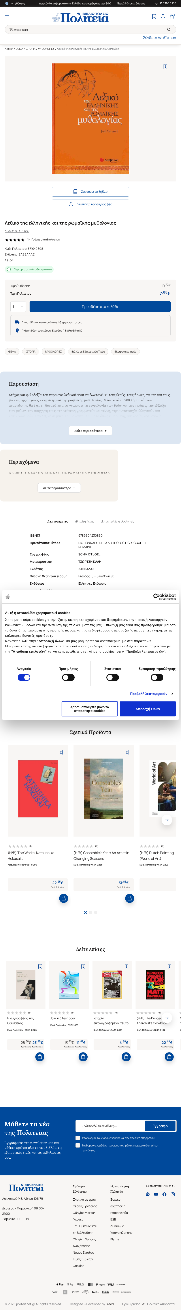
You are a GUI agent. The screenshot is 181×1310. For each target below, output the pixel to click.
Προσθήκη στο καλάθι (100, 306)
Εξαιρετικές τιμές (125, 351)
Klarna (114, 1239)
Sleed (110, 1304)
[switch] (68, 677)
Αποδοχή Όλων (148, 709)
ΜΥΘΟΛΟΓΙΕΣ (46, 49)
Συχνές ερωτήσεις (118, 1202)
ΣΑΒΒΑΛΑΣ (27, 254)
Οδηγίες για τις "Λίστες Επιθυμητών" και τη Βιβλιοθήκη (85, 1223)
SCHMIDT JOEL (17, 231)
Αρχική (9, 49)
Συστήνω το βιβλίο (94, 191)
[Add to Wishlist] (165, 66)
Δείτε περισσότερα (90, 430)
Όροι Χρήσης (131, 1304)
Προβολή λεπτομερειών (149, 694)
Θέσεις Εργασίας (85, 1206)
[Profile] (162, 17)
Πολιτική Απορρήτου (161, 1304)
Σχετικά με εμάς (84, 1199)
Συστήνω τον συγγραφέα (94, 204)
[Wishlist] (154, 17)
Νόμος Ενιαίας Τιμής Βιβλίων (83, 1255)
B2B (113, 1219)
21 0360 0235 (168, 3)
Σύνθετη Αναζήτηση (159, 37)
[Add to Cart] (63, 898)
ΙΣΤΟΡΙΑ (31, 49)
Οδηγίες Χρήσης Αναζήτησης (84, 1242)
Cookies (78, 1266)
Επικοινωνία (119, 1213)
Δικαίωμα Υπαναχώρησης (121, 1229)
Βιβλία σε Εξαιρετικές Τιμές (88, 351)
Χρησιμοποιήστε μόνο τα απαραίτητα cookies (89, 709)
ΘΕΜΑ (19, 49)
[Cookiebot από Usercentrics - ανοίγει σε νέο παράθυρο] (156, 596)
